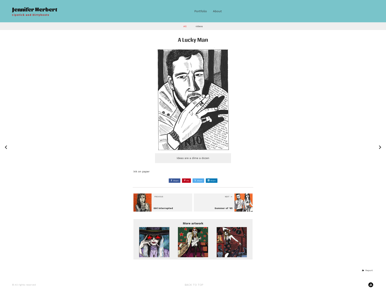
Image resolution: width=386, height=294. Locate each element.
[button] (367, 270)
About (217, 11)
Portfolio (200, 11)
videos (199, 26)
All (185, 26)
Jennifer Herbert (34, 9)
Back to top (194, 284)
